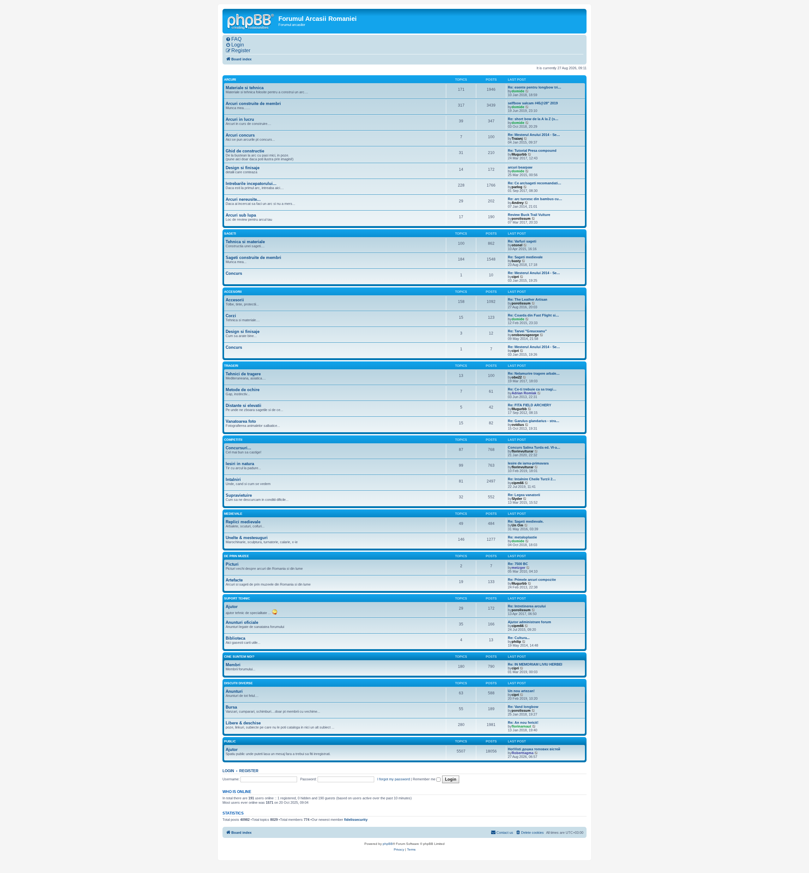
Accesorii (233, 291)
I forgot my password (393, 779)
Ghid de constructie (245, 151)
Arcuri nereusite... (243, 199)
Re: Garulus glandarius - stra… (533, 421)
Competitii (233, 439)
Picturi (232, 564)
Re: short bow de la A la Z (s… (533, 119)
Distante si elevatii (243, 405)
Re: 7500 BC (518, 564)
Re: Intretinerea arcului (527, 606)
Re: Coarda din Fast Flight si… (533, 315)
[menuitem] (233, 39)
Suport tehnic (237, 598)
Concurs (234, 273)
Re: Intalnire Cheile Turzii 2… (532, 479)
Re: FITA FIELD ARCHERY (529, 405)
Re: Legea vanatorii (524, 495)
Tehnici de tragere (243, 374)
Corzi (231, 315)
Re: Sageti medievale (525, 257)
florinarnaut (521, 726)
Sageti (230, 233)
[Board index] (251, 20)
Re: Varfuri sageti (522, 241)
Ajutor (232, 606)
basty (516, 261)
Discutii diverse (238, 683)
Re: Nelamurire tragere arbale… (534, 373)
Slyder (517, 499)
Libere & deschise (243, 723)
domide (518, 91)
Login (228, 771)
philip (516, 641)
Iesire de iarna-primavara (528, 463)
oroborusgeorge (525, 335)
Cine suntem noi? (239, 656)
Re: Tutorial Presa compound (532, 150)
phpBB (388, 843)
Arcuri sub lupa (241, 215)
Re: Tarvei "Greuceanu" (527, 331)
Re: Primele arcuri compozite (532, 579)
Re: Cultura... (519, 638)
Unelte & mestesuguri (247, 537)
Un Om (517, 525)
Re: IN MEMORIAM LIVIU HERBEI (535, 664)
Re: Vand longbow (523, 707)
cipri (515, 277)
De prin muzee (236, 556)
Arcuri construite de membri (253, 103)
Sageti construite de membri (253, 257)
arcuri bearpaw (520, 167)
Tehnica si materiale (245, 241)
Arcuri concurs (240, 135)
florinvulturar (522, 451)
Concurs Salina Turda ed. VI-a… (534, 447)
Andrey (518, 203)
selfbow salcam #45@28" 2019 (533, 103)
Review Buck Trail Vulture (529, 215)
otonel (517, 245)
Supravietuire (239, 495)
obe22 (517, 377)
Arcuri (230, 79)
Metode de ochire (242, 389)
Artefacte (234, 580)
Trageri (231, 365)
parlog (517, 187)
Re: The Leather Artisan (527, 299)
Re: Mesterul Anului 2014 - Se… (534, 135)
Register (249, 771)
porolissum (521, 218)
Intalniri (233, 479)
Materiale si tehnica (245, 87)
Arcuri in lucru (240, 119)
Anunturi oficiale (242, 622)
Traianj (517, 138)
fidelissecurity (356, 819)
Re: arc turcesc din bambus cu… (535, 199)
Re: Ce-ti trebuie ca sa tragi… (532, 389)
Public (230, 741)
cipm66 (518, 483)
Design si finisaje (242, 167)
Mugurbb (519, 154)
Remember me (424, 779)
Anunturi (234, 691)
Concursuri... (238, 448)
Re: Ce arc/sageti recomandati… (534, 183)
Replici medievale (243, 521)
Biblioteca (235, 638)
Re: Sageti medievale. (526, 521)
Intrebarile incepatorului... (251, 183)
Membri (233, 664)
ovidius (518, 425)
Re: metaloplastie (522, 537)
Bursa (231, 707)
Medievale (233, 513)
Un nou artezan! (521, 691)
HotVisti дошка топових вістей (534, 749)
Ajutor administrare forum (529, 622)
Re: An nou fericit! (523, 722)
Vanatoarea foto (241, 421)
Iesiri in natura (240, 463)
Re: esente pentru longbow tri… (534, 87)
